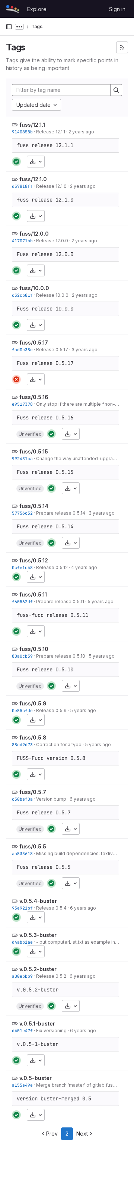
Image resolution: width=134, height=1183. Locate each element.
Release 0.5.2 (51, 976)
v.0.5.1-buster (37, 1023)
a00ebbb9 (22, 976)
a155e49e (22, 1085)
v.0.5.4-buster (38, 901)
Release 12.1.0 (51, 186)
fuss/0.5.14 (33, 506)
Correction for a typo (59, 744)
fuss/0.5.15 (33, 451)
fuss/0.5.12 (33, 560)
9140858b (22, 131)
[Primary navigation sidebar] (9, 27)
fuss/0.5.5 (32, 846)
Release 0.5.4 (51, 908)
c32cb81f (22, 295)
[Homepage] (12, 9)
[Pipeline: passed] (16, 161)
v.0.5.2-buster (38, 969)
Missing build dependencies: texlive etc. (80, 853)
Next (82, 1133)
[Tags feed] (122, 47)
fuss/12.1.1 (32, 125)
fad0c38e (22, 349)
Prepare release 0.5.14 (60, 513)
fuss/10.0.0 (34, 288)
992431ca (22, 458)
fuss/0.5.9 (33, 703)
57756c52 (22, 513)
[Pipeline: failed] (16, 379)
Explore (37, 9)
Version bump (51, 799)
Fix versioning (51, 1030)
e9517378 (22, 404)
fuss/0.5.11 (33, 594)
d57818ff (22, 186)
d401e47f (22, 1030)
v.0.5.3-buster (38, 935)
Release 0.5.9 (51, 710)
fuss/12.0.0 (34, 233)
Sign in (117, 9)
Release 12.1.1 (50, 131)
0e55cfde (22, 710)
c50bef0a (22, 799)
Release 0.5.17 (52, 349)
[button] (30, 434)
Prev (52, 1133)
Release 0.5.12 (52, 567)
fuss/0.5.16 (33, 397)
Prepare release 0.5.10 (60, 656)
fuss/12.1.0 (33, 179)
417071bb (22, 240)
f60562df (22, 601)
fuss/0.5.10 (33, 649)
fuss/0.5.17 (33, 342)
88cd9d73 (22, 744)
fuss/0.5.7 (32, 792)
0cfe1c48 (22, 567)
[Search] (116, 90)
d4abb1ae (22, 942)
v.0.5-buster (35, 1078)
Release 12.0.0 (52, 240)
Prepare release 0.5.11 (60, 601)
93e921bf (22, 908)
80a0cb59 (22, 656)
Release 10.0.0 (52, 295)
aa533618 (22, 853)
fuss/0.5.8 (33, 737)
